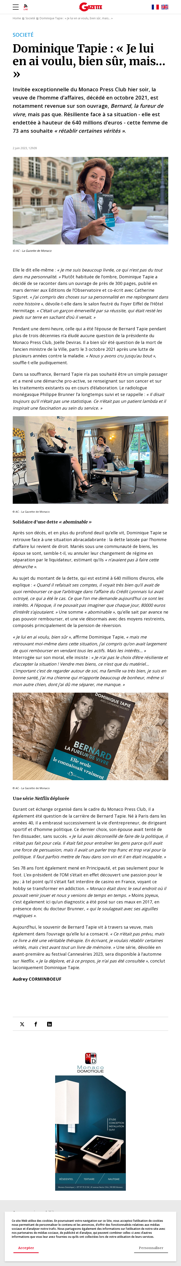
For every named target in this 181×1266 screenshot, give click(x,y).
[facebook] (36, 1024)
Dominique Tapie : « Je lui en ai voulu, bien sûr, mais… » (76, 18)
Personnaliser (151, 1248)
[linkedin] (49, 1024)
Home (17, 18)
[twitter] (22, 1024)
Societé (30, 18)
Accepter (26, 1248)
